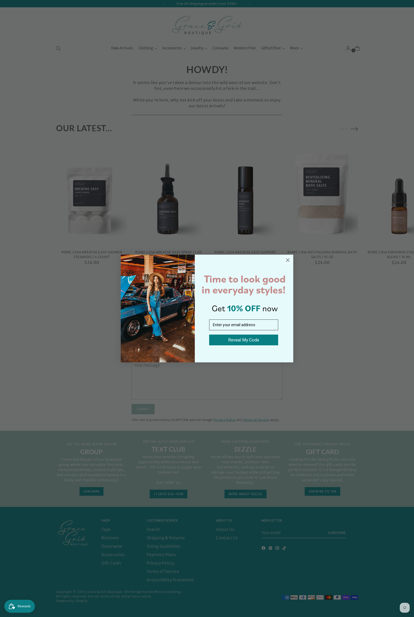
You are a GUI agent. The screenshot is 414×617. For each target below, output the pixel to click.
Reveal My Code (243, 340)
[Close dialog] (288, 260)
